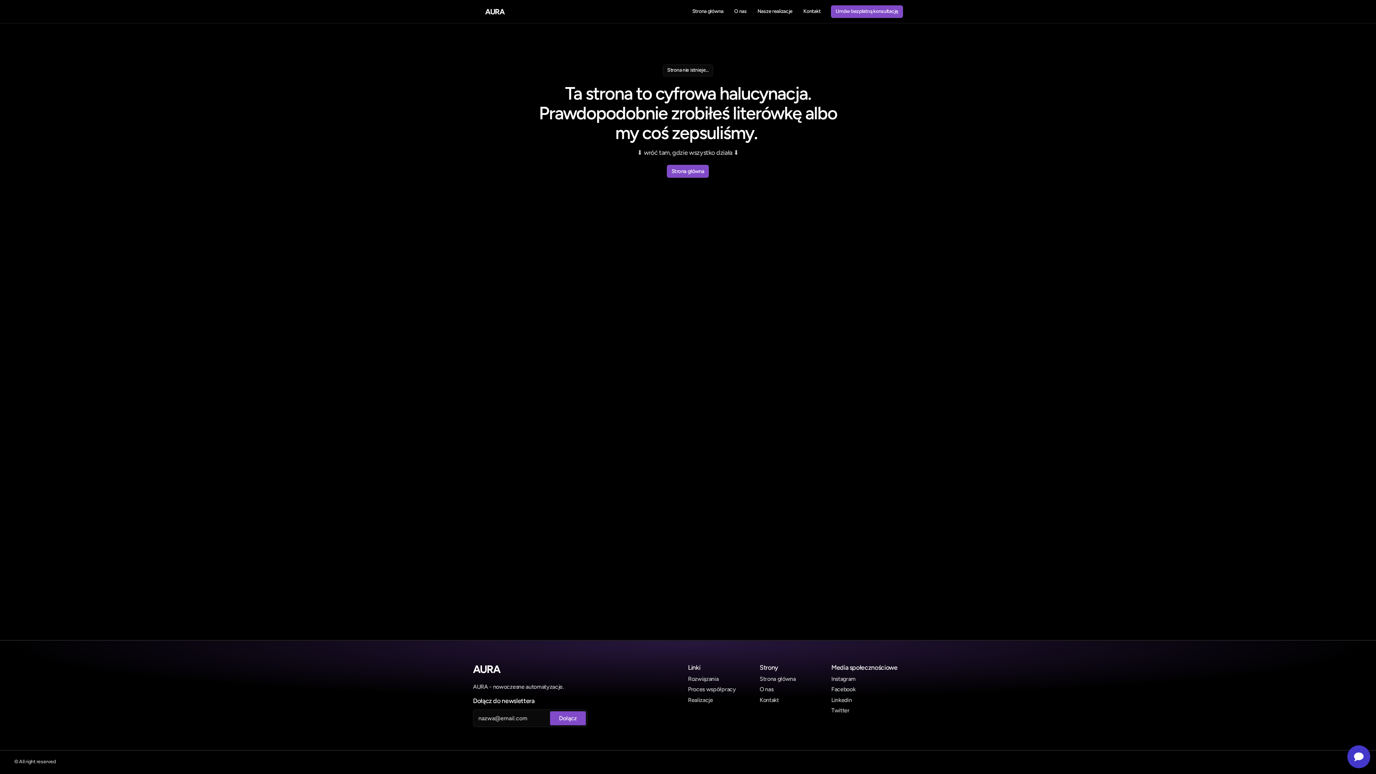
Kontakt (769, 700)
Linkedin (841, 700)
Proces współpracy (712, 689)
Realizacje (700, 700)
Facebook (843, 689)
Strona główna (778, 678)
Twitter (840, 710)
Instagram (843, 678)
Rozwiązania (703, 678)
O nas (766, 689)
